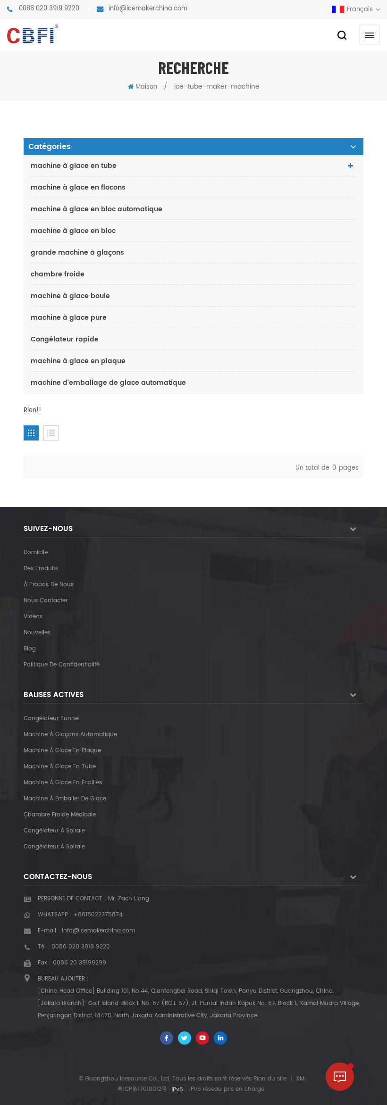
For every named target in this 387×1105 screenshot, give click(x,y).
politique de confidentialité (62, 664)
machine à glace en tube (74, 165)
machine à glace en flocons (78, 187)
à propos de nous (49, 584)
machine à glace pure (69, 317)
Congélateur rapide (65, 339)
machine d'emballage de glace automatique (108, 382)
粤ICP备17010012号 (142, 1089)
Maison (146, 87)
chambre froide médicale (60, 814)
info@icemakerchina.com (148, 9)
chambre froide (57, 274)
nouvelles (37, 632)
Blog (30, 648)
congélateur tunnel (52, 718)
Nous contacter (45, 600)
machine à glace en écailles (63, 782)
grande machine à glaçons (77, 252)
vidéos (33, 616)
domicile (36, 552)
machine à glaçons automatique (70, 734)
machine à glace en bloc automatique (96, 209)
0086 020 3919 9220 (49, 9)
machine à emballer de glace (65, 798)
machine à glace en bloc (73, 230)
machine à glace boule (70, 296)
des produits (41, 568)
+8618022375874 (98, 914)
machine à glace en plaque (78, 361)
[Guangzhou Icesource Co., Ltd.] (32, 34)
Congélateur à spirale (54, 830)
